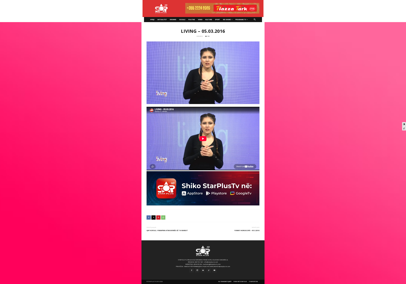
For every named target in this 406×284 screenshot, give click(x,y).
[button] (254, 19)
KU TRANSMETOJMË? (225, 281)
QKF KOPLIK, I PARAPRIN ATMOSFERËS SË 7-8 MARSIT (167, 230)
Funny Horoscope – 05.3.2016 (247, 230)
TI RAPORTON (253, 281)
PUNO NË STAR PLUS (240, 281)
